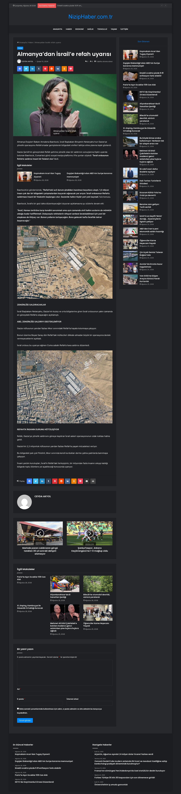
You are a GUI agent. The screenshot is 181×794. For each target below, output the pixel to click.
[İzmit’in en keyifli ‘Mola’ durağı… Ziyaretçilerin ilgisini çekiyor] (130, 220)
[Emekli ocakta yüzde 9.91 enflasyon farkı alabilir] (130, 77)
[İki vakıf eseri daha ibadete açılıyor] (130, 173)
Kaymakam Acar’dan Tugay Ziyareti (150, 52)
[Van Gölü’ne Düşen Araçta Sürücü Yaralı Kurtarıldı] (130, 279)
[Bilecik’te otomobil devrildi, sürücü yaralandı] (97, 584)
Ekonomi (79, 29)
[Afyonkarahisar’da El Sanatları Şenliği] (64, 584)
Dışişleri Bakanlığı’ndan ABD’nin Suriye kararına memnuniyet (141, 64)
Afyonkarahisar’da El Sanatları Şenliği (60, 595)
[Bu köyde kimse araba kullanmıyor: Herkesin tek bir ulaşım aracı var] (130, 142)
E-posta (21, 699)
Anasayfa (57, 29)
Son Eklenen (143, 41)
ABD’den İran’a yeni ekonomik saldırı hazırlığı (152, 230)
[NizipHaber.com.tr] (90, 16)
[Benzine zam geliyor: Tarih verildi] (130, 208)
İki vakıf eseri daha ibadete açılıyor (149, 170)
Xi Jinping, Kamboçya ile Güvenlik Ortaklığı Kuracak (30, 606)
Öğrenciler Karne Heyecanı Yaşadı (96, 624)
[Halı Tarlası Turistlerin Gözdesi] (130, 184)
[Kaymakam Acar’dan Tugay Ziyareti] (24, 177)
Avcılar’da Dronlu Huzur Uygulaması (151, 265)
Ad (19, 689)
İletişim (124, 29)
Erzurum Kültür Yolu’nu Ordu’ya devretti (150, 194)
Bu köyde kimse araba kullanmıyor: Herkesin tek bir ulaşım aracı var (152, 141)
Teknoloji (102, 29)
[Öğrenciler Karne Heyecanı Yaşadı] (97, 612)
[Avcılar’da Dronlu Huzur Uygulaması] (130, 268)
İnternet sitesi (72, 699)
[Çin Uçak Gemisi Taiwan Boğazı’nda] (130, 256)
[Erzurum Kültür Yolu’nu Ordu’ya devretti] (130, 196)
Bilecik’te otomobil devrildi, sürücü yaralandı (96, 595)
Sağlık (90, 29)
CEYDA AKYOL (27, 61)
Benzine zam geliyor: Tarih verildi (150, 205)
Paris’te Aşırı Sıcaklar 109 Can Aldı (31, 578)
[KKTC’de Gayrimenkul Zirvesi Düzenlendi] (130, 95)
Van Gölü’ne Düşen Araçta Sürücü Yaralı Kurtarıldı (150, 278)
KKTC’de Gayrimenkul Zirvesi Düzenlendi (150, 93)
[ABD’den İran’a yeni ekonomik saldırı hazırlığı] (130, 232)
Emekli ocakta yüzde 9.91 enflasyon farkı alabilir (77, 5)
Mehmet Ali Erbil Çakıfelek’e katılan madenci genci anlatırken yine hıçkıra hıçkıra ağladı (64, 627)
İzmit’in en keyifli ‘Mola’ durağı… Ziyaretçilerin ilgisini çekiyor (151, 219)
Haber (69, 29)
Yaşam (114, 29)
